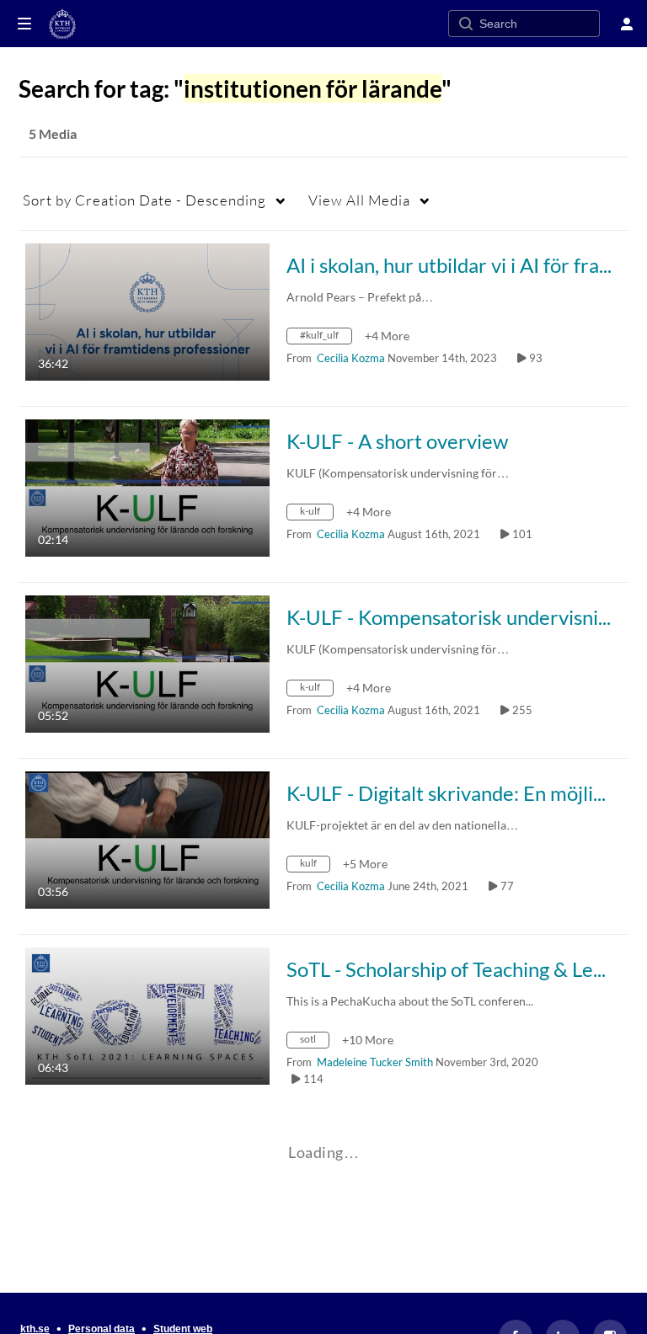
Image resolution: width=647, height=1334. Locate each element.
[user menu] (626, 23)
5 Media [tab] (53, 133)
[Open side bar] (24, 23)
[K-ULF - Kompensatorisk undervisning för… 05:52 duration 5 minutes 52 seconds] (147, 662)
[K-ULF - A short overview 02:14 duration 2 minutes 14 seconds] (147, 486)
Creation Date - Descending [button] (144, 200)
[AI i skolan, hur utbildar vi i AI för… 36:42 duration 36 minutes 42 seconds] (147, 310)
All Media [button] (359, 200)
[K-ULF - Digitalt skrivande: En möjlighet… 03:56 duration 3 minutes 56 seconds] (147, 838)
